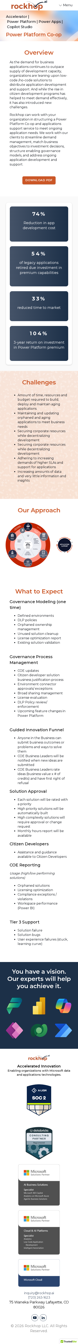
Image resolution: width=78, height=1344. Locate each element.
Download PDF (39, 180)
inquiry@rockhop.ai (39, 1293)
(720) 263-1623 (39, 1297)
